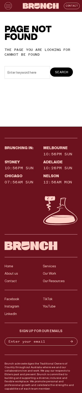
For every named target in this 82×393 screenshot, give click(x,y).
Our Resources (53, 281)
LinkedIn (11, 314)
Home (9, 266)
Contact (72, 5)
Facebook (12, 299)
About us (11, 273)
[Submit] (72, 342)
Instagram (12, 306)
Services (49, 266)
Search (61, 72)
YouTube (49, 306)
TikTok (47, 299)
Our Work (49, 273)
